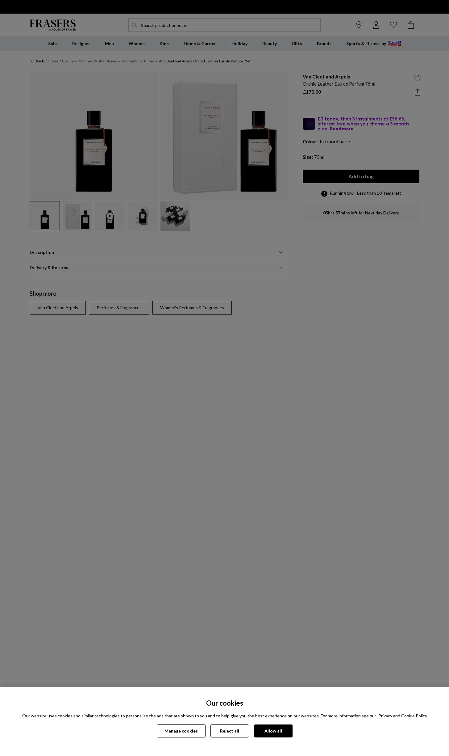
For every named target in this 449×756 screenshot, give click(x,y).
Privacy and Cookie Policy (402, 715)
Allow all (273, 730)
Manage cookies (181, 730)
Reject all (229, 730)
